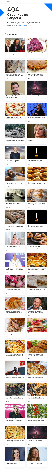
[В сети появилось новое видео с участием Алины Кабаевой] (37, 457)
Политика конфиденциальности (40, 470)
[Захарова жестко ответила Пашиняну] (37, 134)
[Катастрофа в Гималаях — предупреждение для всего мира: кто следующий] (15, 134)
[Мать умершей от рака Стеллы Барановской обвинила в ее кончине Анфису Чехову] (15, 457)
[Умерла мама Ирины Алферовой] (37, 113)
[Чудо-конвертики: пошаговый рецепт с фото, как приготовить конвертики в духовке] (37, 177)
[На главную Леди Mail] (7, 1)
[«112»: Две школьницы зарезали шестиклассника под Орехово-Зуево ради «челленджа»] (37, 156)
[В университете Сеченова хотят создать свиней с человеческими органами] (15, 220)
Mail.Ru (2, 470)
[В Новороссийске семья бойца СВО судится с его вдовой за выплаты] (15, 177)
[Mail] (4, 1)
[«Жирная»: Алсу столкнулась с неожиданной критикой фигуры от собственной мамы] (15, 263)
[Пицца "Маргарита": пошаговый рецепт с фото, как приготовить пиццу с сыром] (15, 350)
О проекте (18, 470)
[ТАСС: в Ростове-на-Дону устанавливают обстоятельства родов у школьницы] (15, 70)
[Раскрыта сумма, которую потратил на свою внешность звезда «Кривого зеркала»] (37, 307)
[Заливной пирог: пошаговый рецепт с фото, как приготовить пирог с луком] (37, 70)
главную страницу (21, 25)
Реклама (12, 470)
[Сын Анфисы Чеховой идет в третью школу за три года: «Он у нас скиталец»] (15, 242)
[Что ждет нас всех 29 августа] (37, 436)
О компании (7, 470)
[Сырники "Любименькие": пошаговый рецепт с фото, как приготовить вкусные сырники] (15, 307)
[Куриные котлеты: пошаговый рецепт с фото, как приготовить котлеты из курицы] (37, 350)
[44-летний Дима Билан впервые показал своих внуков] (15, 91)
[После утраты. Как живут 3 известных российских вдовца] (15, 156)
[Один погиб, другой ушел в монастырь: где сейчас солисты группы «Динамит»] (15, 48)
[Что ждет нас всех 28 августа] (37, 91)
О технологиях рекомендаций (27, 470)
